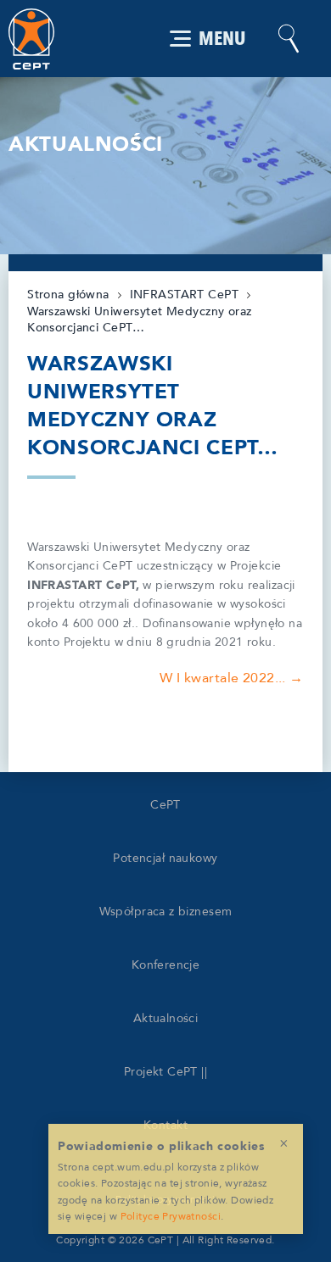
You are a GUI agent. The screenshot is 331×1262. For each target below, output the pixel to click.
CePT (165, 805)
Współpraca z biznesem (166, 911)
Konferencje (166, 965)
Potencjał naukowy (165, 858)
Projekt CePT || (165, 1072)
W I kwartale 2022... (223, 678)
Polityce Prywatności (171, 1216)
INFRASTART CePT (184, 294)
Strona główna (68, 294)
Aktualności (166, 1018)
